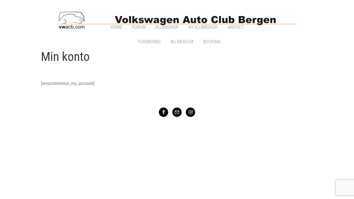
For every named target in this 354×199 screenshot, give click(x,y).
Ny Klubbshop (203, 27)
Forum (139, 27)
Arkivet (236, 27)
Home (116, 27)
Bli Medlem (182, 41)
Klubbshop (167, 27)
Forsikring (149, 41)
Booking (212, 41)
